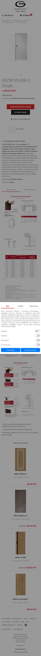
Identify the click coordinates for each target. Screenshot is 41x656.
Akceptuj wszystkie (30, 350)
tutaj (14, 326)
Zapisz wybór (11, 350)
